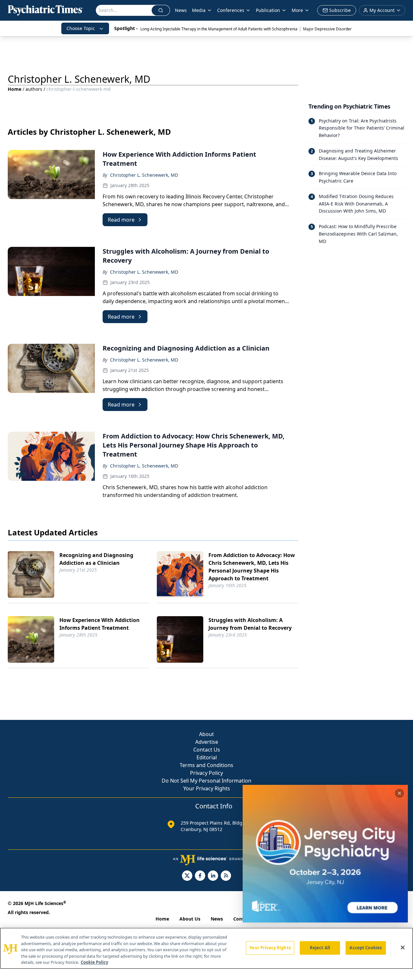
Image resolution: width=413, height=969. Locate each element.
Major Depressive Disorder (327, 29)
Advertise (206, 741)
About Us (189, 919)
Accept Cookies (365, 948)
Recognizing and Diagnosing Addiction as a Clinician (96, 559)
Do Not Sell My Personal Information (206, 780)
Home (14, 89)
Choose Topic (80, 28)
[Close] (403, 948)
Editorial (206, 757)
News (181, 10)
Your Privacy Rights (206, 788)
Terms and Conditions (206, 765)
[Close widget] (399, 793)
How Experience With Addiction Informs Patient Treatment (99, 623)
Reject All (320, 948)
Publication (268, 10)
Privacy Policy (206, 772)
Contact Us (206, 749)
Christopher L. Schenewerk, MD (144, 175)
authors (33, 89)
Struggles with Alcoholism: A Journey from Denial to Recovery (250, 623)
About (206, 734)
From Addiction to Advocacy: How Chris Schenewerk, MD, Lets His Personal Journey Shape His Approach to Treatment (251, 567)
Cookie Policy (94, 962)
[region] (206, 948)
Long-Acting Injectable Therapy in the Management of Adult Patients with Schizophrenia (218, 29)
